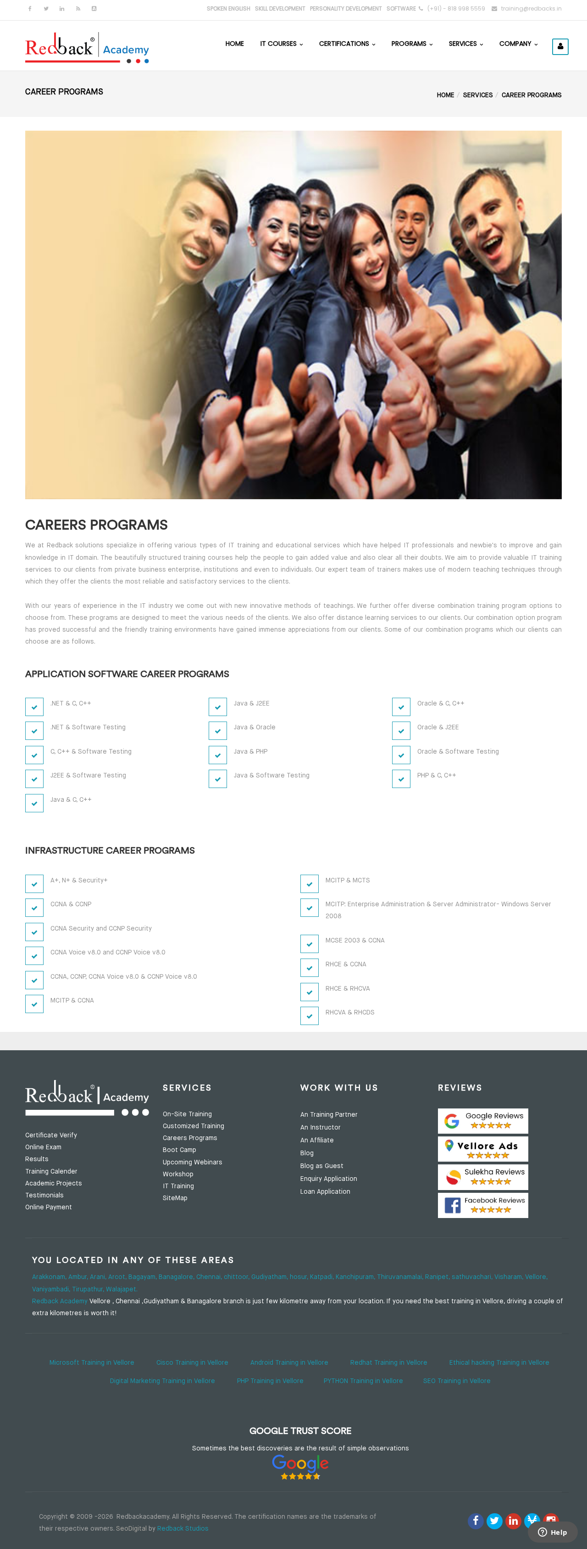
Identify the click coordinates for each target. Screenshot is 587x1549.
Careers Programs (190, 1138)
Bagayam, (143, 1277)
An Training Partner (329, 1115)
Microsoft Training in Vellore (92, 1363)
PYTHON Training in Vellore (363, 1381)
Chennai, (210, 1277)
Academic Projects (53, 1183)
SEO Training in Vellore (457, 1381)
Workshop (178, 1174)
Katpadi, (323, 1277)
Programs (410, 43)
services (478, 95)
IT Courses (279, 43)
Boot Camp (179, 1150)
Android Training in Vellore (289, 1363)
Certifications (345, 43)
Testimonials (44, 1195)
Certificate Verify (51, 1135)
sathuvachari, (473, 1277)
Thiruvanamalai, (401, 1277)
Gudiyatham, (270, 1277)
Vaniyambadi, (52, 1289)
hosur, (300, 1277)
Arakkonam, (50, 1277)
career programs (532, 95)
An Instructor (320, 1128)
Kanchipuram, (356, 1277)
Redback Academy (60, 1301)
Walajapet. (122, 1289)
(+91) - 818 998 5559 (456, 8)
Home (235, 43)
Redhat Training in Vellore (388, 1363)
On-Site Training (187, 1114)
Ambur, (79, 1277)
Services (464, 43)
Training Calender (51, 1172)
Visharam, (509, 1277)
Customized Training (193, 1126)
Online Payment (48, 1207)
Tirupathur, (89, 1289)
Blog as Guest (321, 1166)
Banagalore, (177, 1277)
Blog (307, 1153)
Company (516, 43)
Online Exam (43, 1147)
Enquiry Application (328, 1179)
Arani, (99, 1277)
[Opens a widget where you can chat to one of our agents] (552, 1532)
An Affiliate (317, 1140)
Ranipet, (438, 1277)
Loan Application (325, 1192)
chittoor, (237, 1277)
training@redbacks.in (531, 8)
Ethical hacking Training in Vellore (499, 1363)
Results (37, 1159)
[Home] (87, 47)
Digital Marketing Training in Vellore (162, 1381)
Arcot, (118, 1277)
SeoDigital (131, 1529)
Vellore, (536, 1277)
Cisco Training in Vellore (192, 1363)
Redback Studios (183, 1529)
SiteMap (175, 1198)
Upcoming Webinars (192, 1162)
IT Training (178, 1186)
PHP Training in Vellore (270, 1381)
